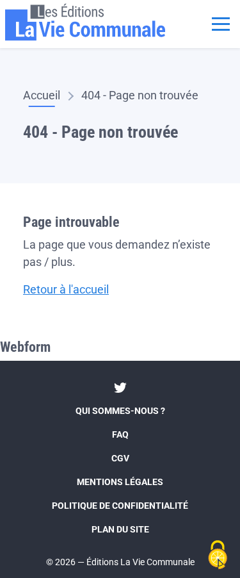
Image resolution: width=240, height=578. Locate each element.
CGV (120, 458)
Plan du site (120, 529)
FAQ (120, 434)
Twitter (120, 387)
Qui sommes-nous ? (120, 411)
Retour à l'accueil (66, 289)
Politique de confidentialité (120, 505)
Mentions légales (120, 482)
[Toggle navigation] (221, 22)
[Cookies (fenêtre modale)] (217, 556)
